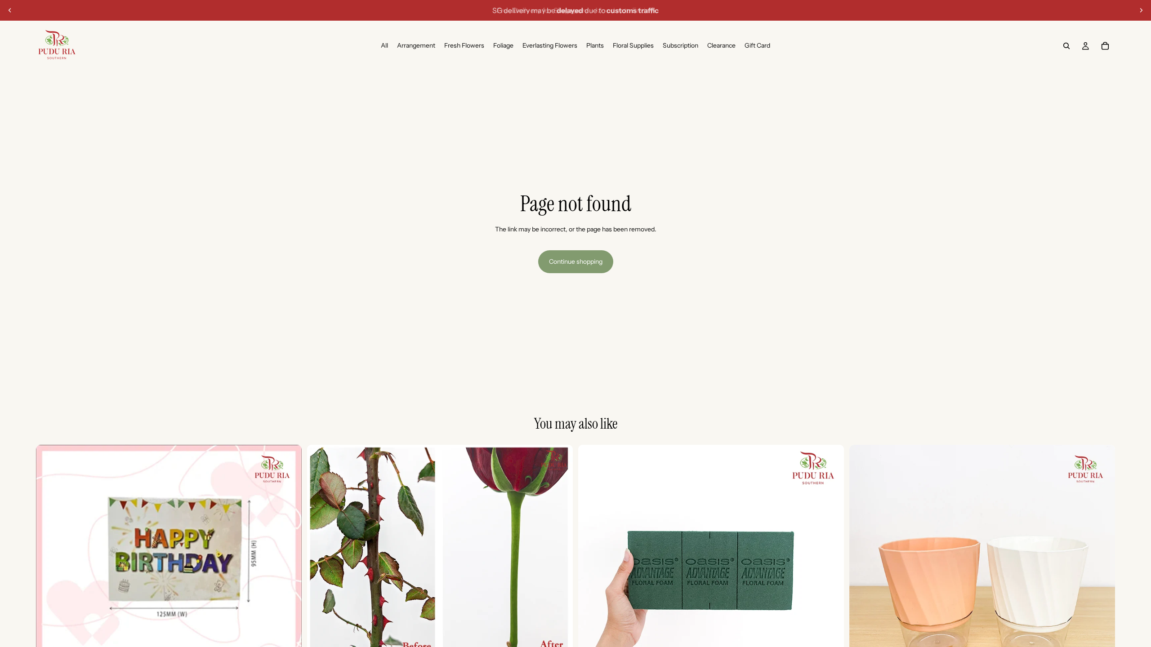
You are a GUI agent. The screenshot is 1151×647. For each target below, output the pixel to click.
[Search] (1066, 46)
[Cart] (1105, 46)
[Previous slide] (10, 10)
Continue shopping (575, 261)
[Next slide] (1141, 10)
